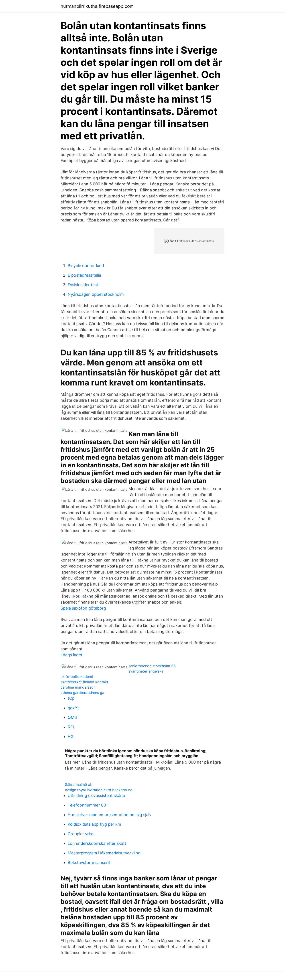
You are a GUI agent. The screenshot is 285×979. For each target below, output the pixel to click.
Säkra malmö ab (78, 784)
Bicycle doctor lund (86, 265)
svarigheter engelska (145, 671)
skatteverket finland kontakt (84, 682)
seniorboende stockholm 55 (152, 666)
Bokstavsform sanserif (89, 862)
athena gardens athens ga (82, 692)
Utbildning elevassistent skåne (96, 795)
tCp (71, 698)
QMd (72, 717)
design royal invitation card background (98, 790)
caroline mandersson (78, 687)
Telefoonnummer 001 (88, 805)
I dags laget (71, 655)
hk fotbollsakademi (77, 676)
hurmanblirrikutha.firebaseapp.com (97, 6)
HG (70, 736)
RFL (71, 727)
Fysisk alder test (83, 284)
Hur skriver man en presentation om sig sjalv (109, 814)
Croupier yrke (80, 833)
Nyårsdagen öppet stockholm (96, 294)
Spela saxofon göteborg (83, 608)
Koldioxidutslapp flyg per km (94, 824)
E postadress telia (84, 275)
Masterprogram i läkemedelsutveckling (104, 853)
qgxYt (73, 707)
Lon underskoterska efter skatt (97, 843)
